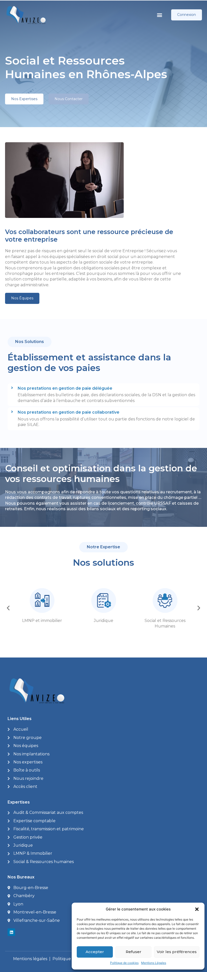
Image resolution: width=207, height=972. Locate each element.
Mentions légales (30, 958)
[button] (196, 909)
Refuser (133, 951)
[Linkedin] (11, 932)
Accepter (95, 951)
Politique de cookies (124, 963)
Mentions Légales (153, 963)
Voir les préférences (177, 951)
